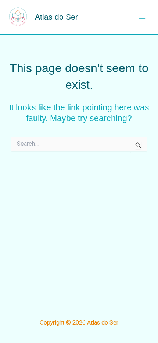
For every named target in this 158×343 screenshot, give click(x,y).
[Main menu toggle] (142, 16)
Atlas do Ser (56, 17)
